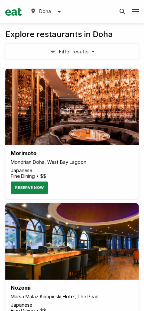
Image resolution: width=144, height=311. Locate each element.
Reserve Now (29, 187)
